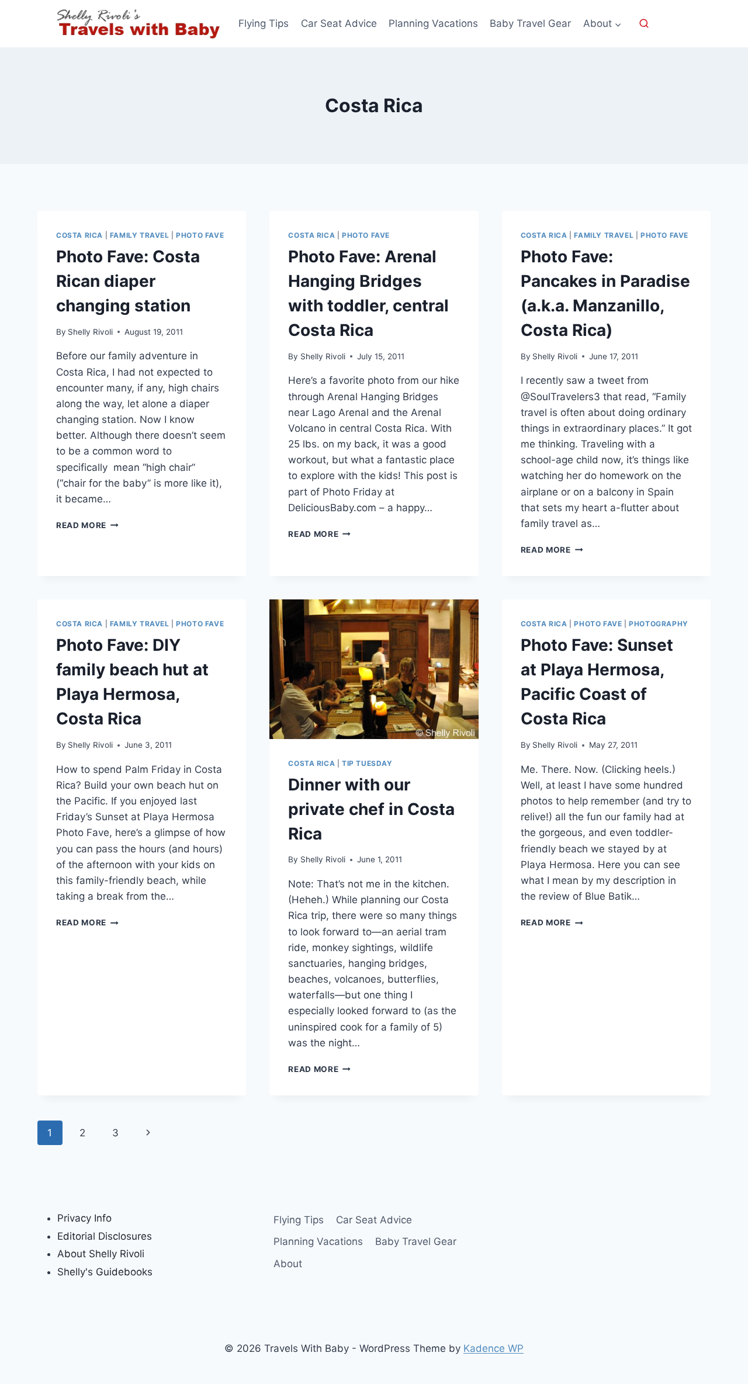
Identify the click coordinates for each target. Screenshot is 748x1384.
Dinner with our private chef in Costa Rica (371, 809)
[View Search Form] (643, 23)
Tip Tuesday (367, 763)
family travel (139, 235)
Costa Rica (79, 235)
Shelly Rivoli (90, 332)
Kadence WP (493, 1348)
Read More (87, 525)
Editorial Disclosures (104, 1236)
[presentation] (373, 668)
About (287, 1263)
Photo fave (200, 235)
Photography (658, 623)
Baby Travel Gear (530, 23)
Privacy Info (84, 1218)
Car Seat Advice (339, 23)
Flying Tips (263, 23)
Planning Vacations (433, 23)
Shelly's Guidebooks (105, 1272)
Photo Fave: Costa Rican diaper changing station (128, 281)
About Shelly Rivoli (100, 1254)
